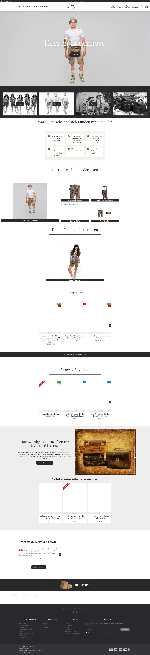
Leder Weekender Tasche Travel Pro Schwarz (100, 415)
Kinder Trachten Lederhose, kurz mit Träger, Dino (75, 337)
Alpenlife (50, 333)
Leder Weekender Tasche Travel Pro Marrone (75, 517)
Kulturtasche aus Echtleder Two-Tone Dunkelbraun (50, 517)
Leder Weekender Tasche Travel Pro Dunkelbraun (75, 415)
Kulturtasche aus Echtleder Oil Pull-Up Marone (100, 517)
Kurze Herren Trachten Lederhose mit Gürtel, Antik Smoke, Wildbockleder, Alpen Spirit (50, 339)
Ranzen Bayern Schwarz (50, 414)
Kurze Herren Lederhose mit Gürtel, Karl (99, 337)
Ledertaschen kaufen (44, 463)
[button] (40, 325)
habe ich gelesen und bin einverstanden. (102, 633)
